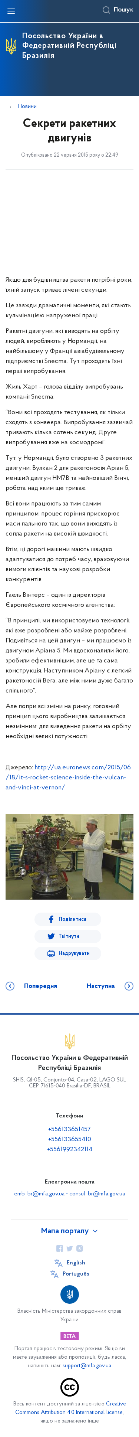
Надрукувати (74, 953)
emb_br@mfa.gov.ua (39, 1194)
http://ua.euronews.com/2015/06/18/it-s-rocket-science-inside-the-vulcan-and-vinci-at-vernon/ (68, 778)
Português (76, 1274)
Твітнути (69, 936)
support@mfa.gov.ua (87, 1366)
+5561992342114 (69, 1149)
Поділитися (72, 919)
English (76, 1263)
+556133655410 (69, 1139)
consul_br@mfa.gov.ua (97, 1194)
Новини (27, 106)
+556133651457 (69, 1129)
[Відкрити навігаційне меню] (11, 11)
